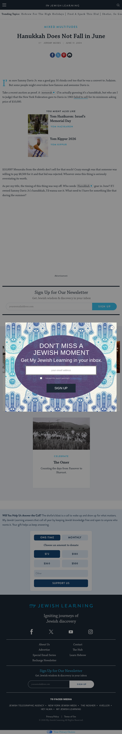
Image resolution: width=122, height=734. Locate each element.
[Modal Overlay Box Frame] (61, 367)
